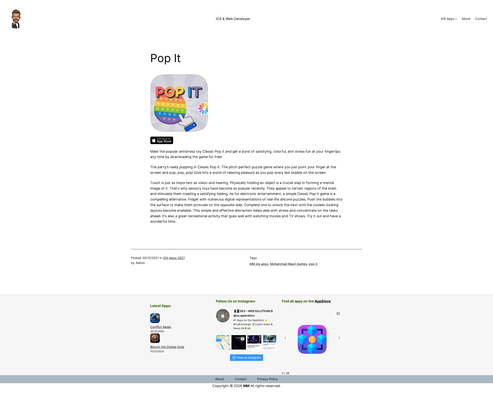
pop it (313, 264)
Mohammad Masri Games (288, 264)
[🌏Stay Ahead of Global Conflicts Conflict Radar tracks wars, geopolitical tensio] (223, 342)
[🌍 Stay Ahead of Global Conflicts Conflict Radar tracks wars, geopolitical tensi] (238, 342)
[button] (285, 338)
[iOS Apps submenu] (456, 19)
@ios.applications (244, 315)
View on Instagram (249, 357)
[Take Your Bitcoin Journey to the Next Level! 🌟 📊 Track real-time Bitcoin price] (254, 342)
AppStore (323, 301)
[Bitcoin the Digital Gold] (155, 339)
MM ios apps (259, 264)
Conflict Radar (160, 327)
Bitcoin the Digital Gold (167, 347)
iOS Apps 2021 (174, 258)
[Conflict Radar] (155, 319)
